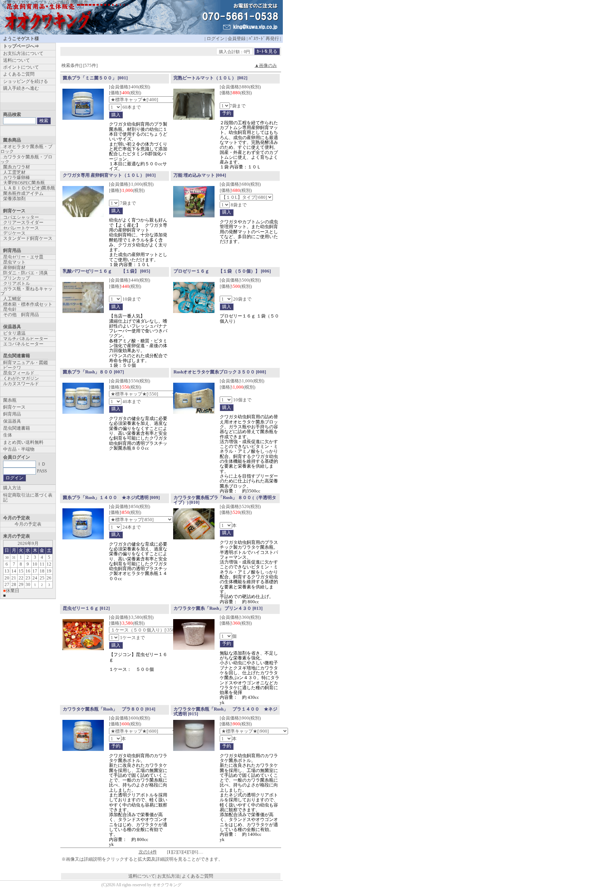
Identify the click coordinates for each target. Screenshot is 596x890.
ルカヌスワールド (21, 383)
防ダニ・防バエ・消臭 (25, 272)
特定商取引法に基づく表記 (27, 497)
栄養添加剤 (14, 198)
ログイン (216, 38)
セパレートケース (21, 228)
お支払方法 (168, 876)
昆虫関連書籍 (16, 428)
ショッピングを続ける (25, 81)
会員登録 (237, 38)
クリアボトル (16, 283)
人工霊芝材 (14, 172)
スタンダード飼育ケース (27, 238)
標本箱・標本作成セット (27, 304)
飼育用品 (12, 414)
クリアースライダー (23, 222)
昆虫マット (14, 262)
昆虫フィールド (18, 372)
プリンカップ (16, 278)
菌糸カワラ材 (16, 166)
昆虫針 (10, 309)
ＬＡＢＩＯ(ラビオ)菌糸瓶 (29, 187)
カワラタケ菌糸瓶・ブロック (26, 159)
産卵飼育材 (14, 267)
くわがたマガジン (21, 378)
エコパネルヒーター (23, 343)
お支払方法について (23, 53)
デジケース (14, 233)
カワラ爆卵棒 (16, 177)
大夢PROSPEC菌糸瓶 (24, 182)
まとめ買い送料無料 (23, 442)
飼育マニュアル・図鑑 (25, 362)
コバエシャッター (21, 217)
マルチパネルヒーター (25, 338)
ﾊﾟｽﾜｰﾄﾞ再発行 (264, 38)
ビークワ (12, 367)
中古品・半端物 (18, 449)
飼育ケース (14, 407)
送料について (141, 876)
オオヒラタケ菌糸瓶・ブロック (26, 149)
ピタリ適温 (14, 333)
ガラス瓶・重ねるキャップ (26, 291)
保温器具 (12, 421)
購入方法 (12, 487)
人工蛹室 (12, 298)
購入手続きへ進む (21, 88)
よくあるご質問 (197, 876)
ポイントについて (21, 67)
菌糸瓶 (10, 400)
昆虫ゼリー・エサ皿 (23, 257)
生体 (7, 435)
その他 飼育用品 (21, 314)
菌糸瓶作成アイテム (23, 193)
